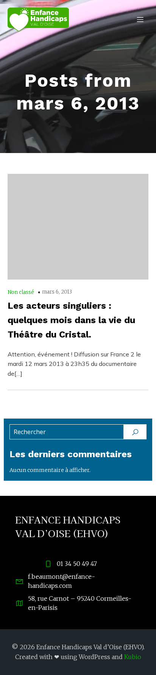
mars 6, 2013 (57, 292)
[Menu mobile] (140, 19)
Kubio (132, 657)
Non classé (21, 292)
